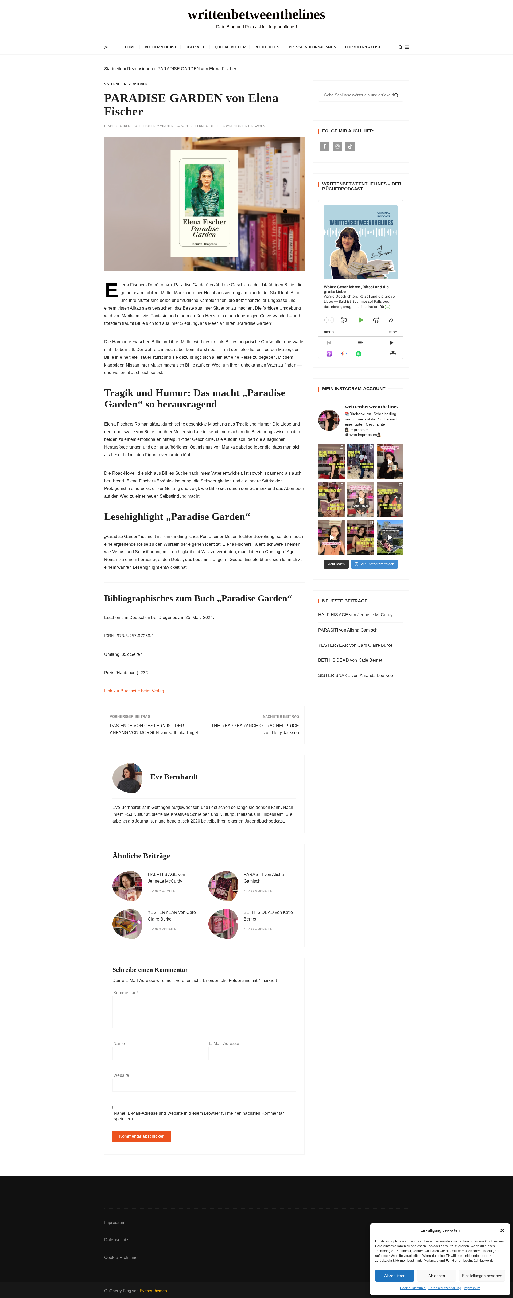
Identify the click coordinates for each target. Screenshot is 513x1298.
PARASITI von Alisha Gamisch (348, 630)
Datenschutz (116, 1240)
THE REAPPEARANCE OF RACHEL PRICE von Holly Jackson (255, 729)
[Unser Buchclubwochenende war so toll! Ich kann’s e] (390, 537)
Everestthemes (153, 1290)
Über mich (195, 47)
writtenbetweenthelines (256, 14)
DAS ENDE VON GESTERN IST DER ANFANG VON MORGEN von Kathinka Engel (154, 729)
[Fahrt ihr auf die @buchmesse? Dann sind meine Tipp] (360, 461)
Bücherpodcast (161, 47)
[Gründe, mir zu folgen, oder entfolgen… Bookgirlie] (360, 537)
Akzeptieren (395, 1275)
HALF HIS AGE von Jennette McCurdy (355, 615)
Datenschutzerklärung (444, 1288)
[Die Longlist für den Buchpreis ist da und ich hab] (360, 499)
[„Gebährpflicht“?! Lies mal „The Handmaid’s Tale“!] (390, 499)
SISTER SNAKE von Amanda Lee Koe (355, 675)
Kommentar (125, 993)
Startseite (113, 69)
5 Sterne (112, 84)
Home (130, 47)
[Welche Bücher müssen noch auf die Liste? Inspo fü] (331, 461)
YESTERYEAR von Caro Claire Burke (355, 645)
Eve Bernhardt (201, 126)
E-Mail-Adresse (224, 1043)
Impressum (472, 1288)
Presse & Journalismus (312, 47)
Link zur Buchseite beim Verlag (134, 691)
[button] (502, 1230)
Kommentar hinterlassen (244, 126)
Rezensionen (140, 69)
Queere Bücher (230, 47)
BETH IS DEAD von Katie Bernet (350, 660)
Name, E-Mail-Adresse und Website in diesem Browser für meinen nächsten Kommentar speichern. (199, 1116)
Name (119, 1043)
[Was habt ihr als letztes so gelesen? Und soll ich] (331, 537)
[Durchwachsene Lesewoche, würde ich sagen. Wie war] (390, 461)
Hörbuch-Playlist (363, 47)
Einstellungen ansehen (482, 1275)
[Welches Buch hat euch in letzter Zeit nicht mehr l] (331, 499)
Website (121, 1075)
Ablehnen (436, 1275)
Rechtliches (267, 47)
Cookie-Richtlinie (413, 1288)
